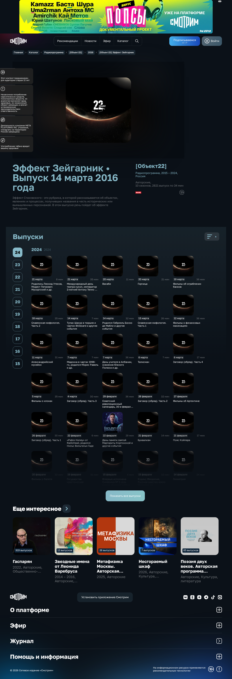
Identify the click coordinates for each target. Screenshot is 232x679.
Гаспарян (22, 561)
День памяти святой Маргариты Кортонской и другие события (117, 443)
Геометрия (179, 479)
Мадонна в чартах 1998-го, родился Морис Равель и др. (82, 364)
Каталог (33, 52)
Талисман (143, 361)
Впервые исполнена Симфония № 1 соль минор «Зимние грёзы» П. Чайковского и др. (117, 483)
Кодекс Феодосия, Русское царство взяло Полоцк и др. (151, 482)
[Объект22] (75, 52)
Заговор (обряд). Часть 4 (188, 361)
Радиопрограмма (54, 52)
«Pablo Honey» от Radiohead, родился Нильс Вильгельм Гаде (80, 443)
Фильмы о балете (41, 479)
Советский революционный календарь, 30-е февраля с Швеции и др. (117, 405)
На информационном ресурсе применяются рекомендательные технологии (179, 669)
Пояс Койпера (181, 440)
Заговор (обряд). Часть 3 (82, 400)
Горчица (142, 283)
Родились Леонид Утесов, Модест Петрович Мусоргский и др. (46, 286)
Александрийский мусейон (42, 363)
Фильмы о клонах (41, 400)
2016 (90, 52)
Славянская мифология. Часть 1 (152, 324)
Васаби (106, 283)
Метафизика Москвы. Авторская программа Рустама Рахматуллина (112, 573)
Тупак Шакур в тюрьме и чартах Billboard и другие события (82, 325)
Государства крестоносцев (75, 480)
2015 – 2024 (169, 173)
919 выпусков (24, 550)
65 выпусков (190, 550)
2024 (47, 250)
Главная (18, 52)
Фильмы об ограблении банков (187, 285)
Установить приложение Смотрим (105, 597)
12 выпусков (64, 550)
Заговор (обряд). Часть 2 (152, 400)
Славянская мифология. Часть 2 (45, 324)
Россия (140, 176)
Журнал (22, 640)
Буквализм (144, 440)
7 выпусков (148, 550)
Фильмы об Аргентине (186, 400)
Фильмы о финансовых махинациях (186, 324)
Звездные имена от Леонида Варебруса (72, 566)
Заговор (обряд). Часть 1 (46, 440)
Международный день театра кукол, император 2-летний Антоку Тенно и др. (82, 288)
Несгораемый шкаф (153, 564)
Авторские (142, 182)
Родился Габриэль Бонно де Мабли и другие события (117, 325)
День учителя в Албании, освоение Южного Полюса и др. (117, 364)
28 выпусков (106, 550)
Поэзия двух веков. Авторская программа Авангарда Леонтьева (199, 571)
